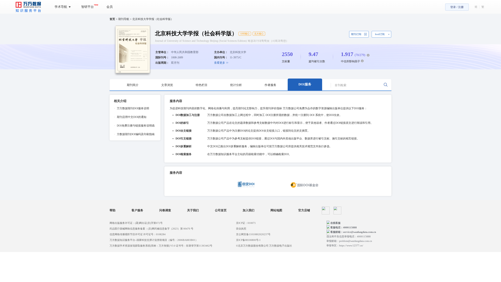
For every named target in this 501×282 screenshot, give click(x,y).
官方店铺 (304, 210)
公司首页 (221, 210)
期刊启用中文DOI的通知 (130, 117)
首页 (112, 19)
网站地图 (276, 210)
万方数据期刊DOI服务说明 (131, 108)
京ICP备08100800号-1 (248, 240)
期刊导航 (124, 19)
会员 (109, 6)
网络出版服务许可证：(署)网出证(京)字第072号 (136, 222)
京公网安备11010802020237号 (253, 234)
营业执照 (241, 228)
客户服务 (137, 210)
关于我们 (193, 210)
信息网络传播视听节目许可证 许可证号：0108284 (138, 234)
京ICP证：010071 (246, 222)
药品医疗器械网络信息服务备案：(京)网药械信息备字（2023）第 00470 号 (151, 228)
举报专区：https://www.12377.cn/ (344, 245)
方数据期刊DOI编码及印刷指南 (134, 134)
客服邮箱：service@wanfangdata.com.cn (353, 231)
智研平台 (87, 6)
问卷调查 (165, 210)
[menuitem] (65, 7)
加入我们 (248, 210)
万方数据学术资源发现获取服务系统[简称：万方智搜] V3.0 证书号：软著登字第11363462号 (161, 245)
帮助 (112, 210)
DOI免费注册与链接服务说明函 (134, 125)
